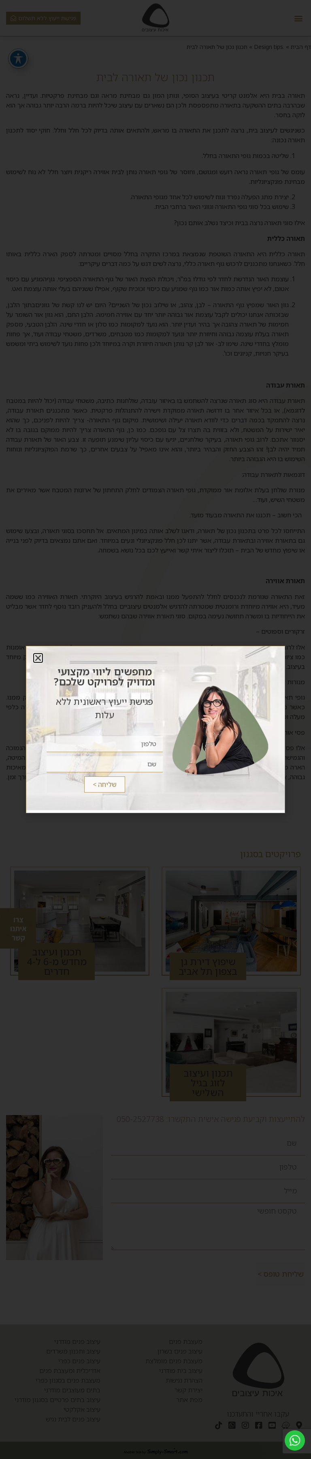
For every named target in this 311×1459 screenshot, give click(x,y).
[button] (38, 658)
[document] (155, 729)
